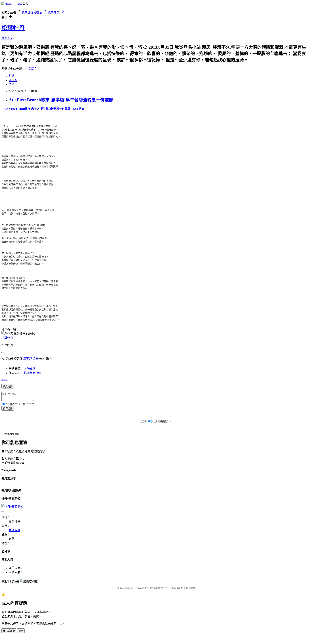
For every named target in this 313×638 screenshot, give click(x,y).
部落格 (13, 80)
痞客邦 (27, 358)
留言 (35, 358)
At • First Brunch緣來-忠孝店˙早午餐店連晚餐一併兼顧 (61, 100)
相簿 (11, 75)
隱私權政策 (177, 587)
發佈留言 (7, 408)
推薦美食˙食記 (33, 373)
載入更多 (7, 386)
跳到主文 (7, 38)
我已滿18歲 (9, 630)
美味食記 (30, 368)
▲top (4, 379)
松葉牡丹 (13, 28)
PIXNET (129, 587)
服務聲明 (191, 587)
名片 (11, 84)
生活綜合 (31, 68)
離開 (20, 630)
